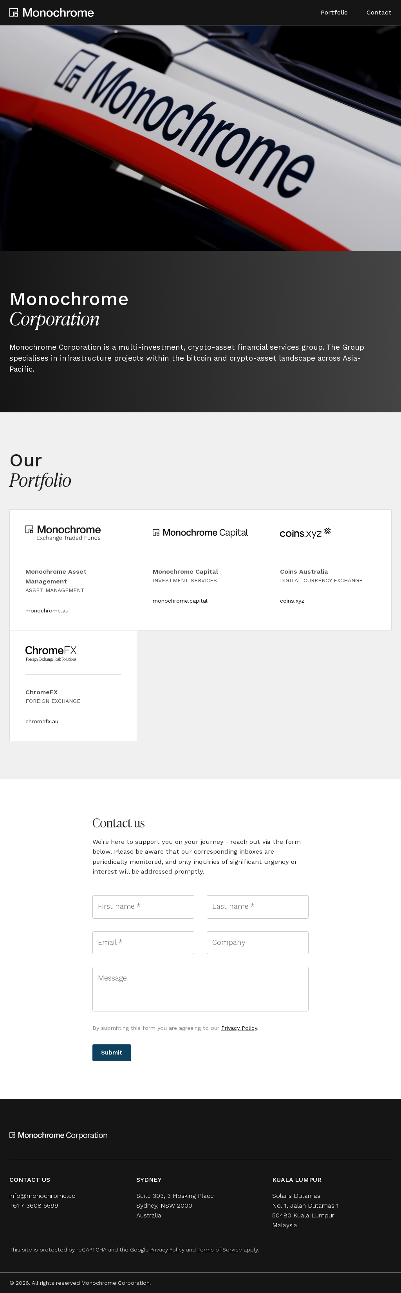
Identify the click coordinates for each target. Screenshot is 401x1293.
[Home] (51, 12)
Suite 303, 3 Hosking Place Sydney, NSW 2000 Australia (175, 1205)
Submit (112, 1052)
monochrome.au (47, 610)
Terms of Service (219, 1249)
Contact (379, 12)
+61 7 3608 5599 (33, 1205)
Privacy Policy (239, 1028)
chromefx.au (41, 721)
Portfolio (334, 12)
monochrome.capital (180, 601)
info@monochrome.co (42, 1195)
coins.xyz (292, 601)
